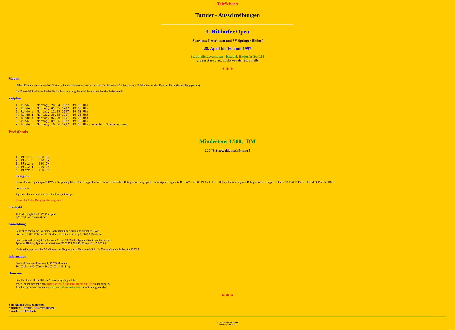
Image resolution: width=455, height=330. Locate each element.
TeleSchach (29, 311)
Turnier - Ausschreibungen (38, 307)
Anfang (19, 304)
